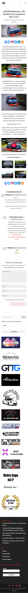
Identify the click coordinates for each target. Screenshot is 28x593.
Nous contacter (6, 556)
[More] (22, 41)
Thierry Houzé (9, 20)
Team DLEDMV (6, 554)
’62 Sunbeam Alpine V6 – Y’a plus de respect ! (13, 538)
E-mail (4, 325)
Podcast (4, 551)
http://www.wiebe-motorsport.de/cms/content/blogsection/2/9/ (16, 237)
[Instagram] (12, 41)
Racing (21, 20)
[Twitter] (9, 41)
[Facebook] (5, 41)
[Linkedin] (18, 41)
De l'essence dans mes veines (15, 217)
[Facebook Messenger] (15, 41)
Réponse (23, 211)
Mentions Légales (6, 559)
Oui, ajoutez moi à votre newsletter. (15, 300)
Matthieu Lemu (8, 195)
